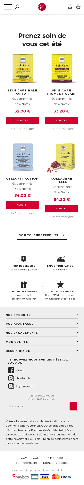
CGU (36, 458)
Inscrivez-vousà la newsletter (42, 397)
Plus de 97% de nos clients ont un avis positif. (60, 295)
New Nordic (23, 378)
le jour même (60, 268)
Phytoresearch (25, 386)
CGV (24, 458)
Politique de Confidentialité (48, 430)
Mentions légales (55, 463)
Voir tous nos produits (39, 235)
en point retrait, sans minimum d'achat (24, 295)
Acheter (22, 120)
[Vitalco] (42, 8)
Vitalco (20, 370)
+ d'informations (22, 129)
